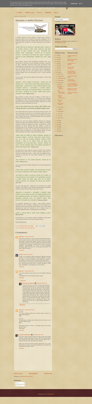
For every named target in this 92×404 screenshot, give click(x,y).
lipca (59, 84)
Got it (81, 3)
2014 (58, 122)
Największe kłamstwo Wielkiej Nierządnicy (72, 89)
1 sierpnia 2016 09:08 (29, 236)
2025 (58, 55)
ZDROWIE (48, 12)
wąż (29, 227)
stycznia (60, 117)
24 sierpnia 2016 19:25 (42, 283)
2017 (58, 70)
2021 (58, 61)
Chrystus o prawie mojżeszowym (61, 96)
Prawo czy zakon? (59, 100)
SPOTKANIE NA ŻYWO (60, 42)
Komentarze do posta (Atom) (26, 376)
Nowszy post (18, 373)
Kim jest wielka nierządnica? (71, 68)
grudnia (60, 74)
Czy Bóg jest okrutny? (60, 104)
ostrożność (22, 227)
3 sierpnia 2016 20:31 (28, 254)
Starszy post (48, 373)
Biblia (56, 12)
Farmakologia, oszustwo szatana (72, 80)
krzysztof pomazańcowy (28, 283)
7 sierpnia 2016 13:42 (29, 271)
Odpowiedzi (23, 280)
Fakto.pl (39, 12)
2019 (58, 65)
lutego (59, 115)
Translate (66, 21)
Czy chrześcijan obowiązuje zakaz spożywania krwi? (72, 72)
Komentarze (19, 385)
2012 (58, 126)
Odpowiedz (21, 250)
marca (59, 113)
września (60, 80)
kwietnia (60, 111)
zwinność (32, 227)
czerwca (60, 107)
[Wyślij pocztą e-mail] (39, 226)
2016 (58, 72)
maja (59, 109)
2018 (58, 68)
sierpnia (60, 82)
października (61, 78)
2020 (58, 63)
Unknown (21, 236)
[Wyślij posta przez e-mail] (36, 225)
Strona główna (33, 373)
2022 (58, 59)
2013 (58, 124)
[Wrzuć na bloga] (40, 226)
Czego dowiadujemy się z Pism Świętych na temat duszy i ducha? (73, 85)
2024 (58, 57)
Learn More (74, 3)
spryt (26, 227)
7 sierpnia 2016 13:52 (29, 309)
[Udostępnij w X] (42, 226)
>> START (19, 12)
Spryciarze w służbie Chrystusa (60, 87)
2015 (58, 120)
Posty (17, 382)
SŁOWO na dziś (29, 12)
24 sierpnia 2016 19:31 (38, 334)
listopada (60, 76)
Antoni (20, 254)
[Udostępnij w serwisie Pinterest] (44, 226)
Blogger (52, 394)
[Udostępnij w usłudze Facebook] (43, 226)
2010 (58, 131)
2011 (58, 129)
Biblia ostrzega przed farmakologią (72, 60)
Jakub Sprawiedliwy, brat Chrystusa (61, 92)
